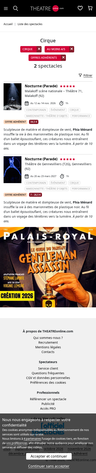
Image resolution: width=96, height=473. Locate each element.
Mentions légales (48, 347)
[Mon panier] (90, 8)
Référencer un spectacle (48, 399)
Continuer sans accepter (48, 466)
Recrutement (48, 342)
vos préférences (16, 443)
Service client (48, 368)
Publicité (48, 404)
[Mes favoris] (80, 8)
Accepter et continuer (49, 456)
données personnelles (53, 378)
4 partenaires (32, 439)
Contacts (48, 352)
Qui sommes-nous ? (48, 338)
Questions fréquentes (48, 373)
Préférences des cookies (48, 382)
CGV (29, 378)
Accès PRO (48, 408)
